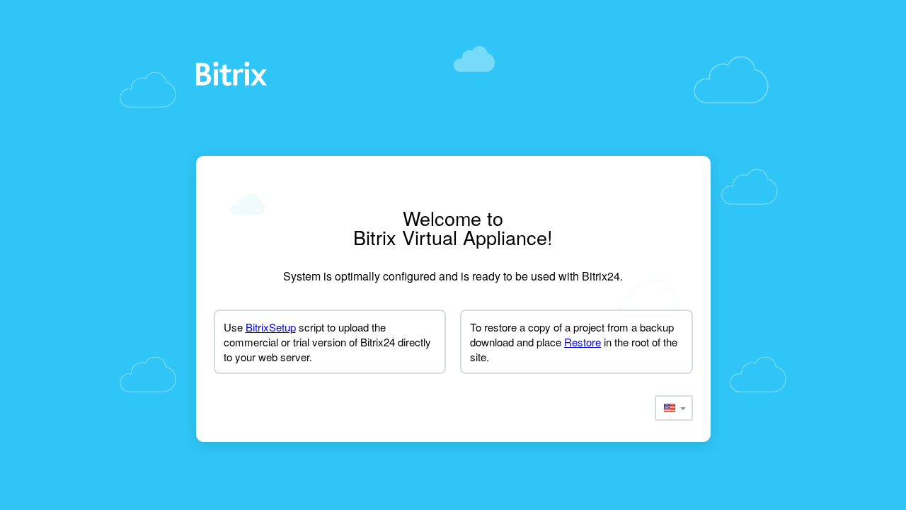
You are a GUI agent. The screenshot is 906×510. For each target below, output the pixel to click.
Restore (582, 341)
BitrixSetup (271, 326)
